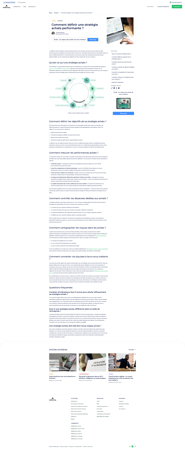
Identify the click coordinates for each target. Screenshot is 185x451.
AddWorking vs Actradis (76, 436)
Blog (50, 13)
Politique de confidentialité (75, 446)
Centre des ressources (102, 406)
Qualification (74, 401)
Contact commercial (163, 6)
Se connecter (150, 6)
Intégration (73, 416)
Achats (56, 13)
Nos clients (99, 409)
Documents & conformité (77, 403)
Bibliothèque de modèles (103, 416)
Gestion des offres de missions (78, 409)
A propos (121, 401)
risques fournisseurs (101, 235)
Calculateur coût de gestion (103, 414)
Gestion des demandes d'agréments (79, 414)
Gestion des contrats (76, 411)
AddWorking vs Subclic (76, 433)
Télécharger (92, 39)
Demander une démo (124, 403)
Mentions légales (64, 446)
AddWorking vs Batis (76, 431)
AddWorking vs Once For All (77, 428)
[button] (17, 6)
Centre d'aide (100, 411)
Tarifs (24, 6)
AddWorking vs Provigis (76, 438)
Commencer (177, 6)
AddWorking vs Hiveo (76, 426)
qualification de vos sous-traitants (97, 249)
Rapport (73, 419)
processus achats (65, 68)
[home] (6, 6)
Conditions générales (87, 446)
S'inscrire (121, 406)
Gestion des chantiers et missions (79, 406)
